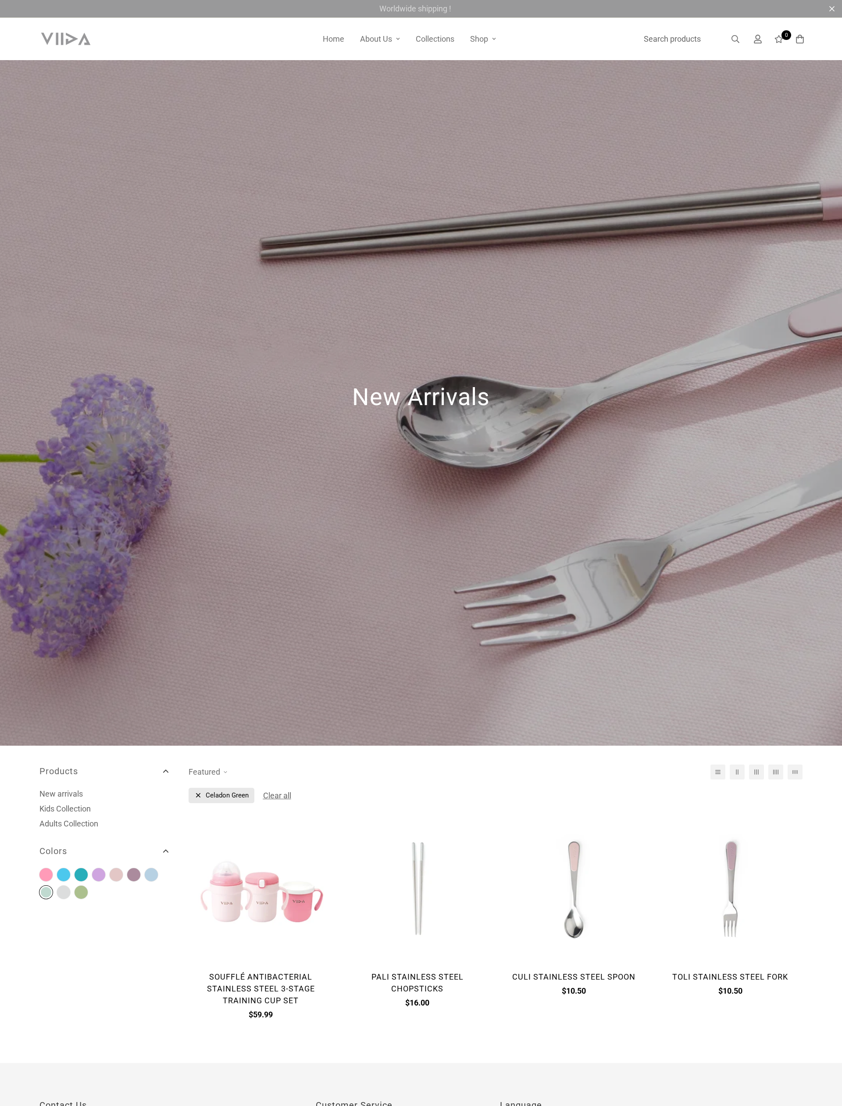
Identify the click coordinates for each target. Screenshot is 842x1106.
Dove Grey (63, 892)
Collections (435, 38)
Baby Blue (63, 874)
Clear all (277, 795)
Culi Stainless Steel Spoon (573, 976)
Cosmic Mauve (98, 874)
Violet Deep (133, 874)
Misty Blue (151, 874)
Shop (479, 38)
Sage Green (81, 892)
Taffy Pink (46, 874)
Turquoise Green (81, 874)
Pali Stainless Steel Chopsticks (417, 982)
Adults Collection (68, 823)
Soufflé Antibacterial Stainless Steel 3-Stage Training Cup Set (261, 988)
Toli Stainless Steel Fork (730, 976)
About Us (376, 38)
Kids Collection (65, 808)
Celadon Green (46, 892)
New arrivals (61, 793)
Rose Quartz (116, 874)
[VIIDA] (65, 39)
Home (333, 38)
